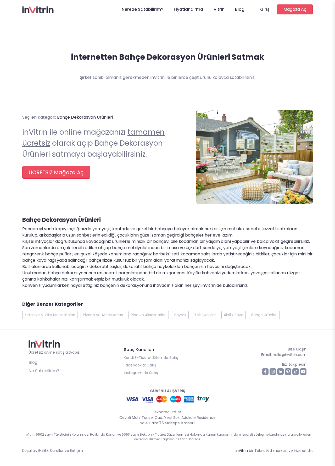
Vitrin (219, 9)
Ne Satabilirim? (44, 371)
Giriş (265, 9)
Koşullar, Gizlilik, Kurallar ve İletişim (52, 450)
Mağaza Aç (294, 9)
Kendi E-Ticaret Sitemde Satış (151, 357)
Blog (239, 9)
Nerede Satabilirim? (142, 9)
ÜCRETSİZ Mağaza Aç (56, 172)
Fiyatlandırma (188, 9)
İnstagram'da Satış (141, 372)
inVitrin (242, 450)
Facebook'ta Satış (140, 365)
